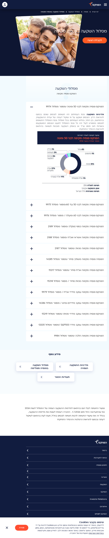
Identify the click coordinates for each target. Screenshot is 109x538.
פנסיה (86, 12)
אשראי (104, 477)
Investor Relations (98, 499)
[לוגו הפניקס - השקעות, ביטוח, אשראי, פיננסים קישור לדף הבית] (95, 4)
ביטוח (104, 450)
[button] (95, 40)
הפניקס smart (101, 514)
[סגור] (66, 471)
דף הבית (95, 12)
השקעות (103, 484)
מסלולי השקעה (74, 12)
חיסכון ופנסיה (101, 465)
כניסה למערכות (100, 457)
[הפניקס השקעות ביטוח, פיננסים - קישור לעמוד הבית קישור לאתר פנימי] (101, 442)
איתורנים (103, 506)
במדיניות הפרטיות (96, 533)
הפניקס (104, 492)
